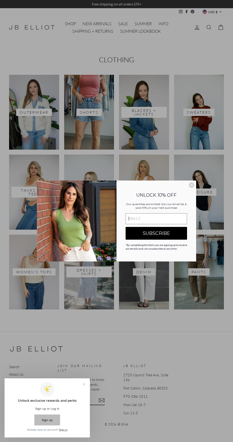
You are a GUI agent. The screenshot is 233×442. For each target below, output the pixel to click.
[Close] (191, 185)
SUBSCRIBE (156, 233)
